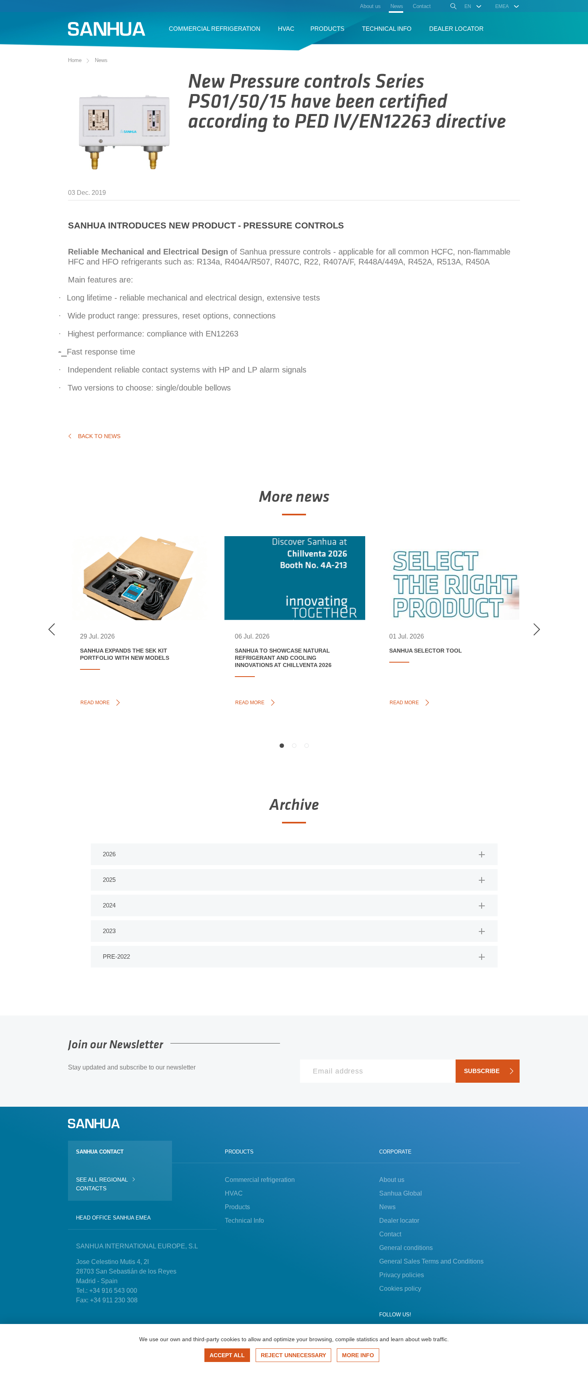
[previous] (51, 629)
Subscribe (482, 1071)
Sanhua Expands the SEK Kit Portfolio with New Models (133, 565)
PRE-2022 (116, 956)
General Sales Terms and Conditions (431, 1261)
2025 (109, 879)
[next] (536, 629)
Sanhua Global (400, 1193)
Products (237, 1207)
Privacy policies (401, 1275)
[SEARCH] (452, 7)
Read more (97, 702)
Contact (390, 1234)
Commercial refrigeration (260, 1179)
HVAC (234, 1193)
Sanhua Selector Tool (439, 556)
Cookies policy (400, 1288)
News (101, 60)
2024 (109, 905)
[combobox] (473, 6)
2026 (109, 854)
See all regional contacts (102, 1184)
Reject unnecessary (293, 1355)
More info (358, 1355)
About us (391, 1179)
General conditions (406, 1247)
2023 (109, 930)
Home (75, 60)
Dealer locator (399, 1220)
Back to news (99, 436)
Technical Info (244, 1220)
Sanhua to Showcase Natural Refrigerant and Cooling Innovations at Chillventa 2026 (291, 569)
